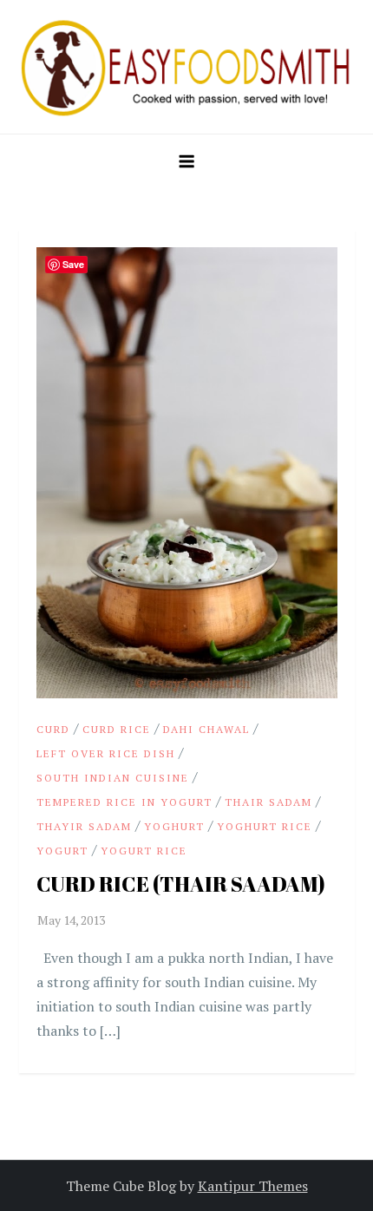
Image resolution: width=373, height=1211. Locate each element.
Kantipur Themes (253, 1185)
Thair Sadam (268, 801)
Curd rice (116, 729)
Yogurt (62, 850)
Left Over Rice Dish (105, 753)
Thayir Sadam (84, 826)
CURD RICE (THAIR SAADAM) (180, 884)
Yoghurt (174, 826)
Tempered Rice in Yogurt (124, 801)
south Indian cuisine (112, 777)
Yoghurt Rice (264, 826)
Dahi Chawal (206, 729)
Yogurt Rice (144, 850)
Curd (53, 729)
